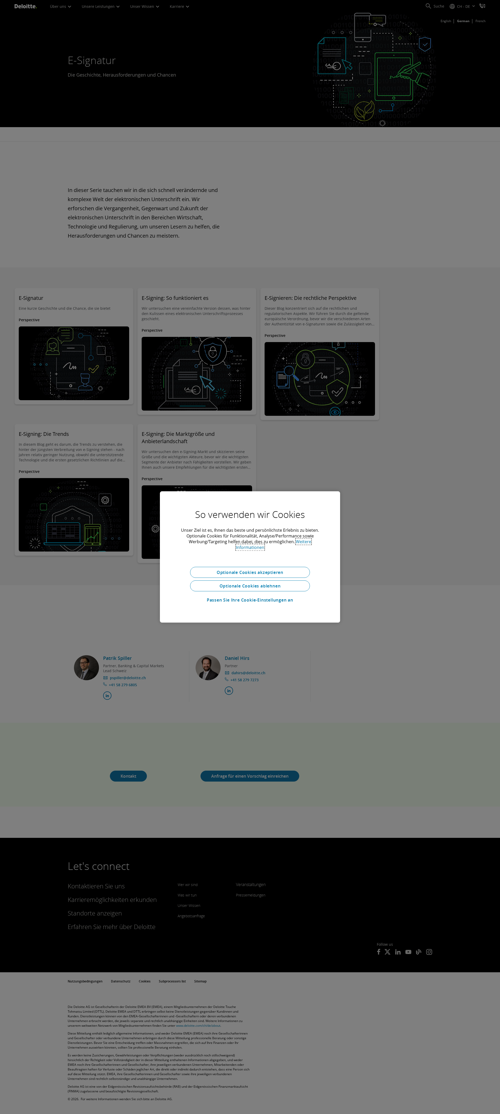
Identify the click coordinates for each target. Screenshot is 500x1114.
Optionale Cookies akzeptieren (250, 572)
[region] (250, 557)
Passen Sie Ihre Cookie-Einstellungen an (250, 600)
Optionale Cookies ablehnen (250, 586)
